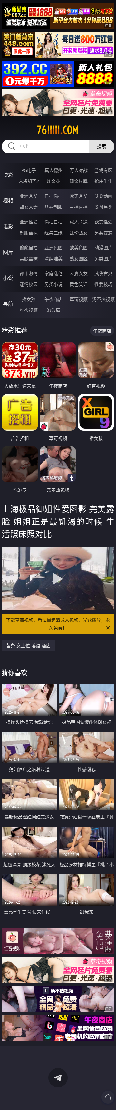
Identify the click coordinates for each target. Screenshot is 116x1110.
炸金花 (53, 181)
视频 (8, 200)
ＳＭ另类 (103, 207)
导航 (8, 303)
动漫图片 (103, 247)
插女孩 (28, 299)
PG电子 (28, 170)
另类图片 (103, 258)
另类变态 (103, 233)
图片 (8, 252)
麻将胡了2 (28, 181)
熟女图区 (79, 258)
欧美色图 (79, 247)
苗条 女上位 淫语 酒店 (28, 645)
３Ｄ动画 (103, 196)
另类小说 (53, 284)
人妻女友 (79, 273)
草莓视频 (79, 299)
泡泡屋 (53, 310)
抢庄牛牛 (103, 181)
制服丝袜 (29, 233)
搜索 (101, 146)
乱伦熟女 (79, 233)
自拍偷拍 (53, 196)
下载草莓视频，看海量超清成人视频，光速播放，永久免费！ (58, 624)
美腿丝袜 (29, 258)
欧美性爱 (103, 222)
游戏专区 (103, 170)
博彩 (8, 174)
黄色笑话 (79, 284)
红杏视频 (29, 310)
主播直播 (79, 207)
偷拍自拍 (53, 222)
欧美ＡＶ (79, 196)
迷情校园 (29, 284)
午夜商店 (53, 299)
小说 (8, 278)
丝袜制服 (53, 207)
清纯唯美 (53, 258)
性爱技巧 (103, 284)
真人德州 (53, 170)
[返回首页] (108, 1097)
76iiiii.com (58, 130)
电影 (8, 226)
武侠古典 (103, 273)
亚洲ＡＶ (29, 196)
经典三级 (53, 233)
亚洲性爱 (29, 222)
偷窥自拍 (29, 247)
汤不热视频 (103, 299)
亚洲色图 (53, 247)
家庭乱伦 (53, 273)
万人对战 (79, 170)
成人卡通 (79, 222)
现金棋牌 (79, 181)
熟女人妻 (29, 207)
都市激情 (29, 273)
